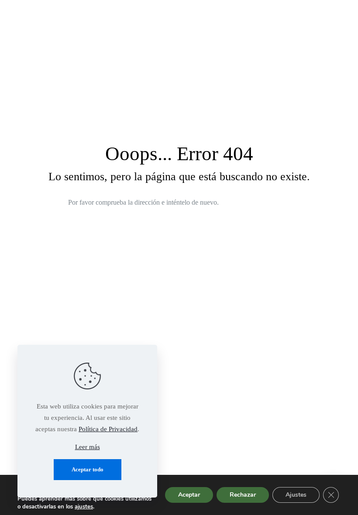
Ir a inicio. (259, 202)
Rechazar (243, 495)
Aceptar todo (87, 469)
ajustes (84, 507)
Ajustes (296, 495)
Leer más (87, 446)
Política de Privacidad (108, 429)
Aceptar (189, 495)
